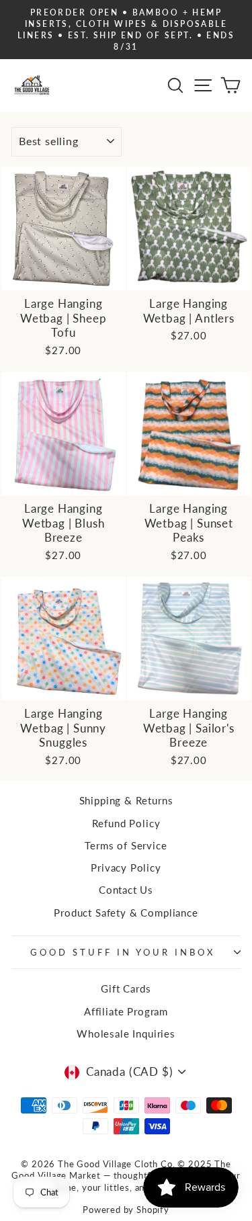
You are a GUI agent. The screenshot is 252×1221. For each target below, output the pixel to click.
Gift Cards (126, 988)
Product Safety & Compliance (126, 913)
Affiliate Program (126, 1011)
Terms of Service (126, 845)
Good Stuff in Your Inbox (122, 952)
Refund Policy (126, 823)
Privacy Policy (126, 867)
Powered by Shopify (126, 1210)
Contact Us (126, 890)
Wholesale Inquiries (126, 1033)
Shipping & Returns (126, 800)
